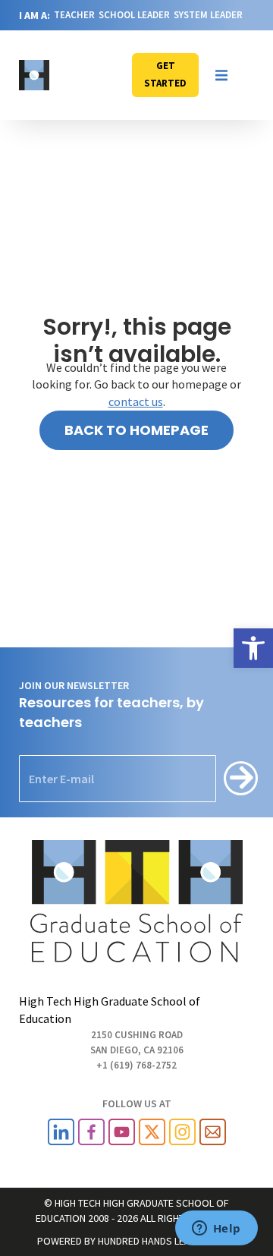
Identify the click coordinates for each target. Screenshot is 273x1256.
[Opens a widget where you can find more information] (216, 1229)
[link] (253, 648)
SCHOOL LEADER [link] (134, 14)
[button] (221, 75)
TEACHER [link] (74, 14)
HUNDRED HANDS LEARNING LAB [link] (167, 1241)
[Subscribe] (241, 778)
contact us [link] (135, 401)
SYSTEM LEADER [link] (208, 14)
